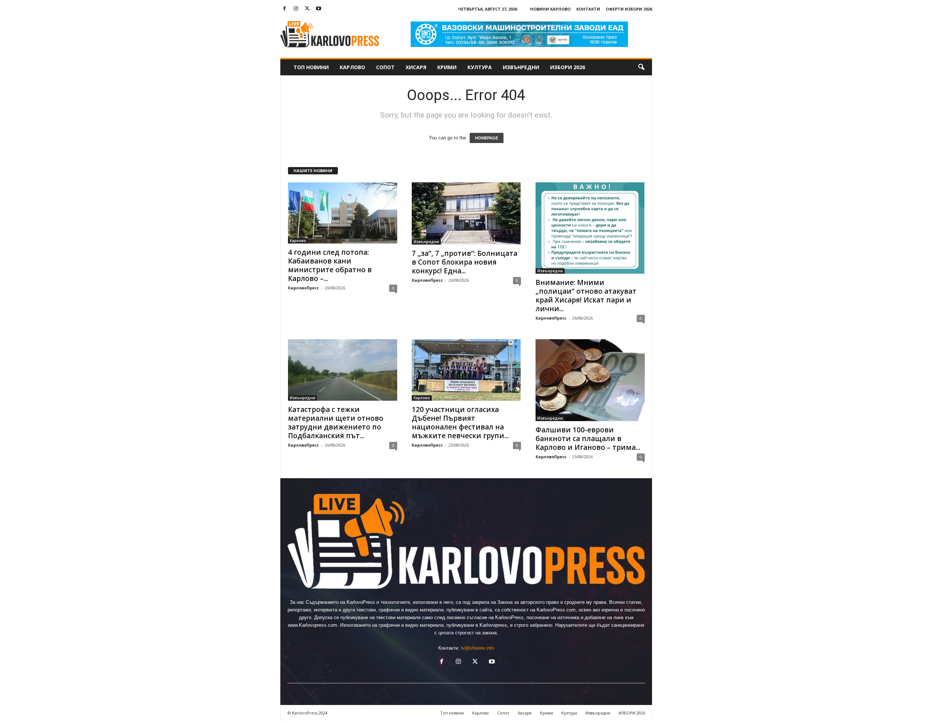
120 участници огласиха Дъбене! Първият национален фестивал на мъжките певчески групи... (460, 422)
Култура (479, 67)
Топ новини (311, 67)
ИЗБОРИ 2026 (567, 67)
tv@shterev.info (477, 648)
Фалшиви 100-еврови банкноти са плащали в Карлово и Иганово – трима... (588, 438)
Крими (447, 67)
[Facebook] (284, 9)
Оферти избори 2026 (629, 9)
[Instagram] (296, 9)
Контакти (588, 9)
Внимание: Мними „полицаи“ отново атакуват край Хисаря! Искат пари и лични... (586, 295)
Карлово (352, 67)
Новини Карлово (550, 9)
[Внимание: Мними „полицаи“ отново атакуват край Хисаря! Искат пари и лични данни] (590, 228)
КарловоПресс (303, 287)
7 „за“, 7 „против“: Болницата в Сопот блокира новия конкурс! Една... (464, 262)
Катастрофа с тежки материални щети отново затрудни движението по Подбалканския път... (335, 422)
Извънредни (521, 67)
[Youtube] (318, 9)
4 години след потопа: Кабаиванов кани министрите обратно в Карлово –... (330, 265)
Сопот (385, 67)
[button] (641, 67)
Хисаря (416, 67)
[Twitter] (307, 9)
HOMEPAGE (486, 138)
